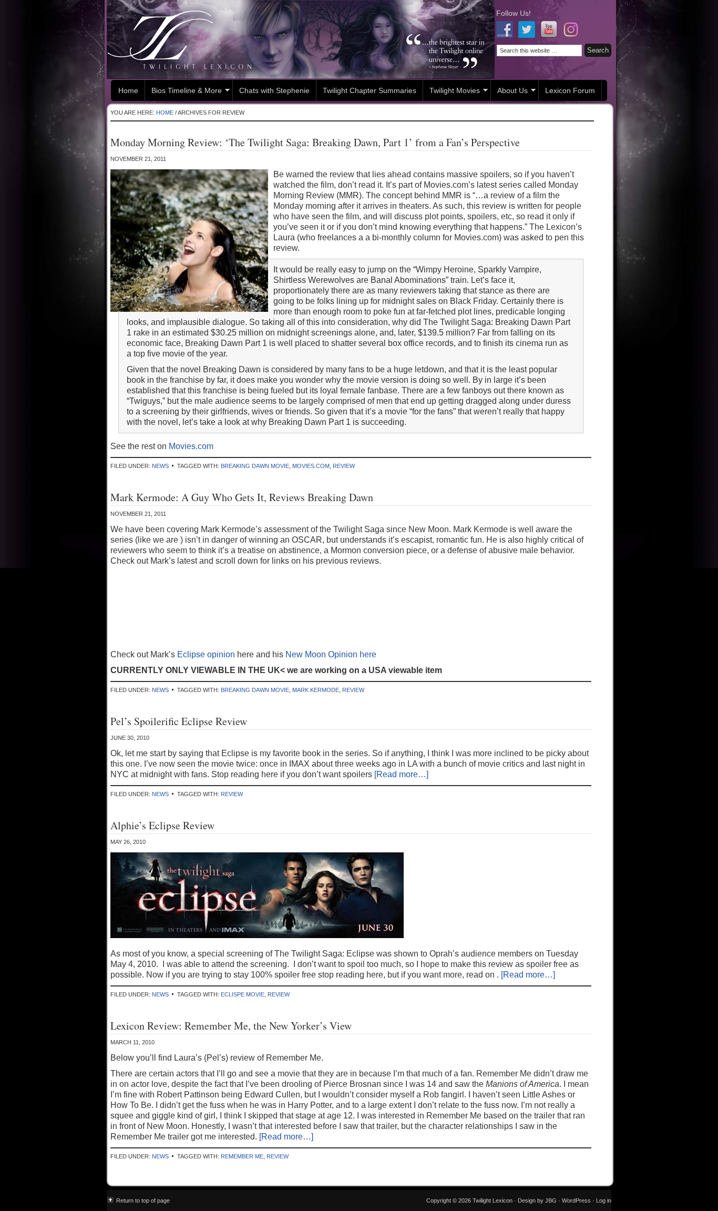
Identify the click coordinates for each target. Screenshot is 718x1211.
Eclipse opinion (207, 654)
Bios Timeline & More (183, 91)
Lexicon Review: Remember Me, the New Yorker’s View (231, 1026)
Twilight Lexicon (301, 39)
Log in (603, 1200)
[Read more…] (401, 774)
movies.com (311, 466)
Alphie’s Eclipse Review (162, 825)
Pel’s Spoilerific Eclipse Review (178, 721)
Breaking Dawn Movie (255, 466)
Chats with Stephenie (274, 90)
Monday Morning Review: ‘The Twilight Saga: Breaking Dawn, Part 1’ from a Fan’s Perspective (315, 142)
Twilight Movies (451, 91)
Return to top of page (143, 1200)
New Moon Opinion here (330, 654)
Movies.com (191, 446)
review (344, 466)
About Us (509, 91)
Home (128, 90)
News (160, 466)
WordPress (576, 1200)
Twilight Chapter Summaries (369, 90)
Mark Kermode (315, 690)
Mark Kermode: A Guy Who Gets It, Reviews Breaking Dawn (241, 497)
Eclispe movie (242, 994)
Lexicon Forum (570, 90)
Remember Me (242, 1156)
